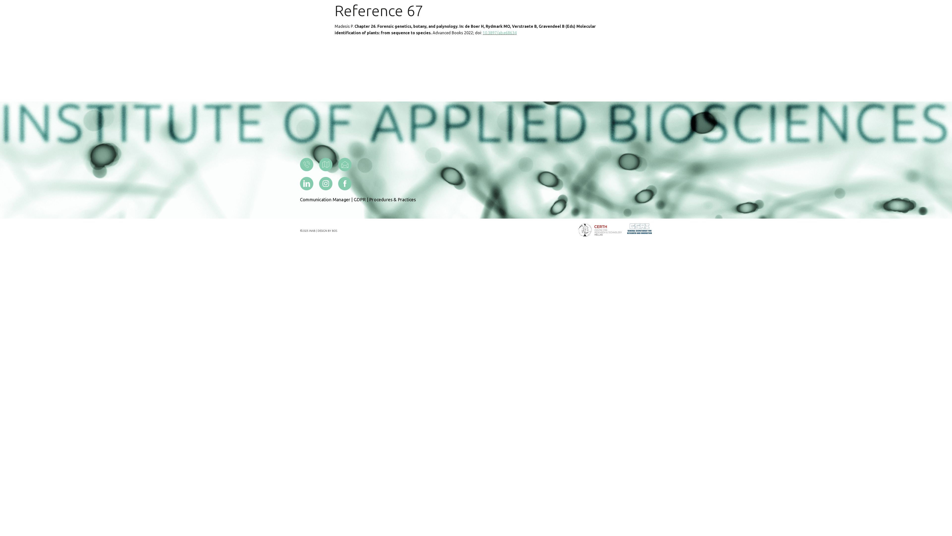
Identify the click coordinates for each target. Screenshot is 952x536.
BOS (334, 230)
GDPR (360, 199)
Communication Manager (325, 199)
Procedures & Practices (392, 199)
